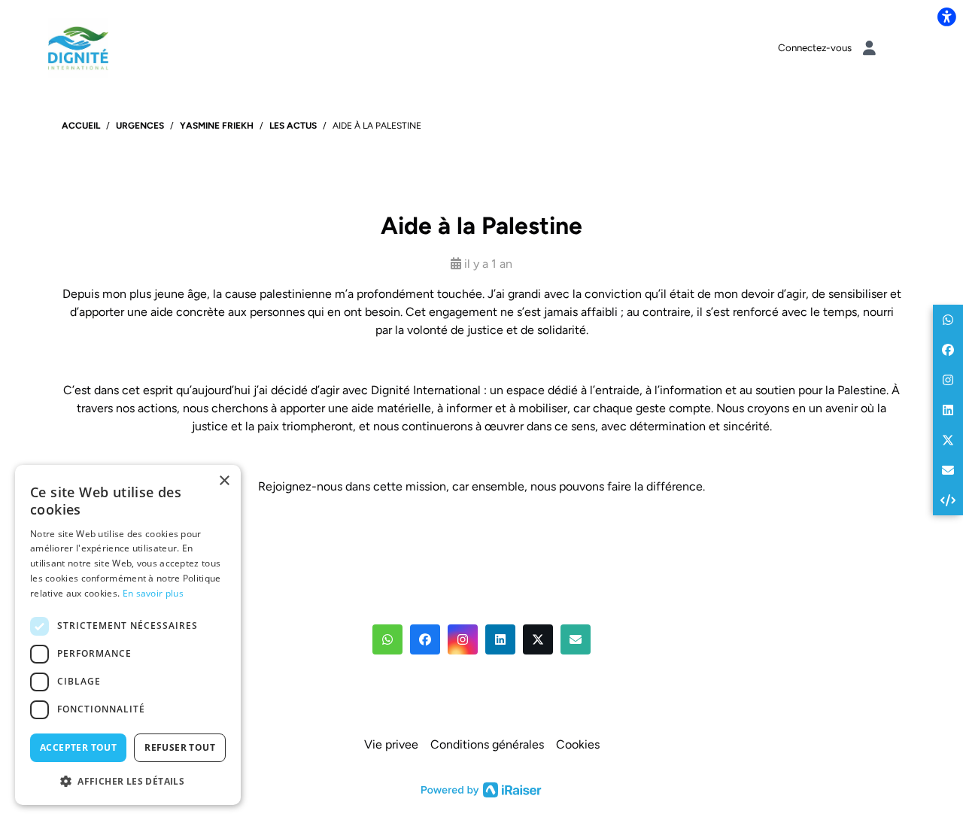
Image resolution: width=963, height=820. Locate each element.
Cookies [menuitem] (578, 744)
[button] (387, 639)
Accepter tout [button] (78, 747)
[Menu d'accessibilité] (946, 17)
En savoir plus (153, 593)
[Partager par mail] (948, 470)
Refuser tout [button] (179, 747)
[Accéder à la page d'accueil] (78, 47)
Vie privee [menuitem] (391, 744)
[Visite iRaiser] (481, 788)
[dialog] (128, 635)
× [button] (223, 481)
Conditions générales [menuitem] (487, 744)
